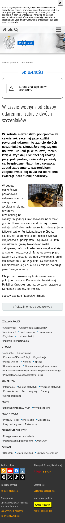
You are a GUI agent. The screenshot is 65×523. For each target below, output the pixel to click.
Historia (27, 361)
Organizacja (39, 357)
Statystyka (8, 381)
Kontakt (6, 446)
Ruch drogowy (27, 332)
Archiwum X (9, 332)
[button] (58, 30)
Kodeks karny (10, 391)
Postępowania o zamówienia (18, 436)
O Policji (6, 347)
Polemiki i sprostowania (16, 340)
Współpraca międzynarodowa (41, 366)
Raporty (45, 391)
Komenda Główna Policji (16, 357)
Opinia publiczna (12, 395)
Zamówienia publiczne (14, 430)
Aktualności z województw (33, 327)
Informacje (9, 386)
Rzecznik (8, 452)
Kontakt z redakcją (9, 490)
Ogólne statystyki (27, 386)
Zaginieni (8, 336)
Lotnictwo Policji (25, 336)
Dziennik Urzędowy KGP (16, 407)
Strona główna (10, 62)
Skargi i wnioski (24, 452)
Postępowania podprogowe (18, 440)
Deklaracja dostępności (44, 490)
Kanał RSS (4, 471)
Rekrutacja (31, 424)
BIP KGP (47, 471)
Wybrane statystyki (50, 386)
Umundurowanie (12, 366)
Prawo (5, 401)
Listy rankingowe (12, 424)
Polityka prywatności (10, 515)
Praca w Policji (10, 413)
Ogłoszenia (43, 419)
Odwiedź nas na (10, 471)
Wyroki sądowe (41, 407)
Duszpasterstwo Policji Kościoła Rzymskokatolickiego (32, 370)
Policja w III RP (11, 361)
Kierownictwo (24, 353)
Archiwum (41, 440)
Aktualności (27, 62)
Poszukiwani (45, 332)
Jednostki (8, 353)
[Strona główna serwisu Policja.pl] (5, 29)
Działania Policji (11, 321)
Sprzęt (38, 361)
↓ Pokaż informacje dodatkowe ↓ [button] (32, 306)
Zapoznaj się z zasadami (12, 511)
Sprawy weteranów (47, 452)
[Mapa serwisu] (10, 29)
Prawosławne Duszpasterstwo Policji (23, 374)
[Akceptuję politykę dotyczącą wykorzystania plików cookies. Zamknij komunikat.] (60, 3)
